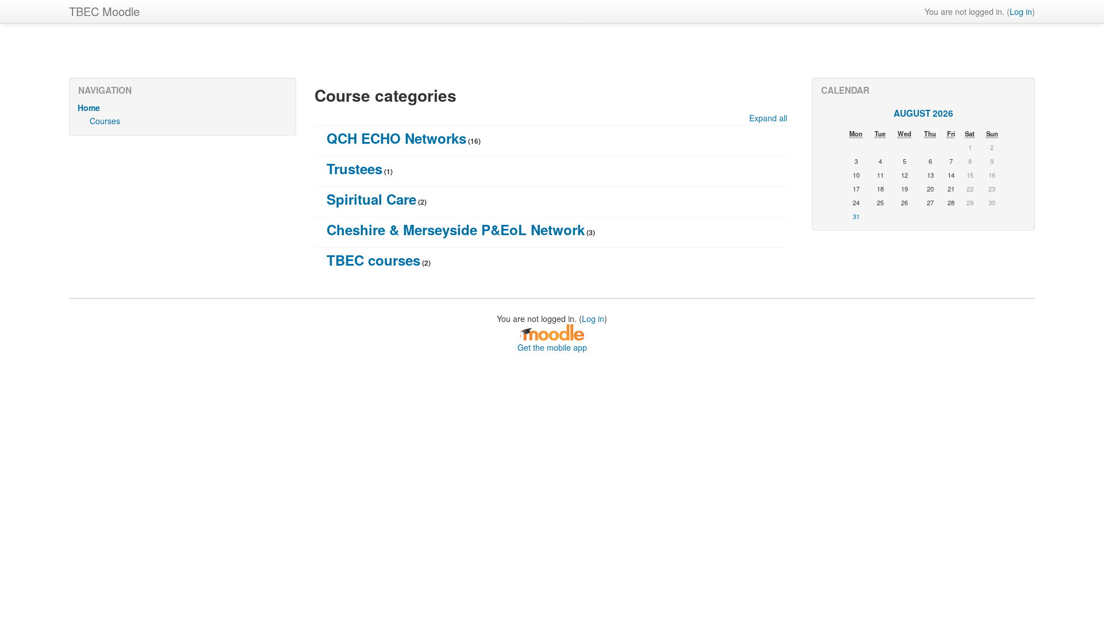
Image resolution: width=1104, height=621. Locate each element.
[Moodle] (552, 332)
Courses (105, 120)
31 (856, 216)
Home (89, 107)
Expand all (768, 118)
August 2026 (923, 113)
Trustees (354, 168)
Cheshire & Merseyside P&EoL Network (456, 229)
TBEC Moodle (104, 11)
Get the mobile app (552, 347)
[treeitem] (183, 107)
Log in (1021, 11)
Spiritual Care (371, 199)
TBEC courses (373, 260)
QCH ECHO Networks (396, 138)
